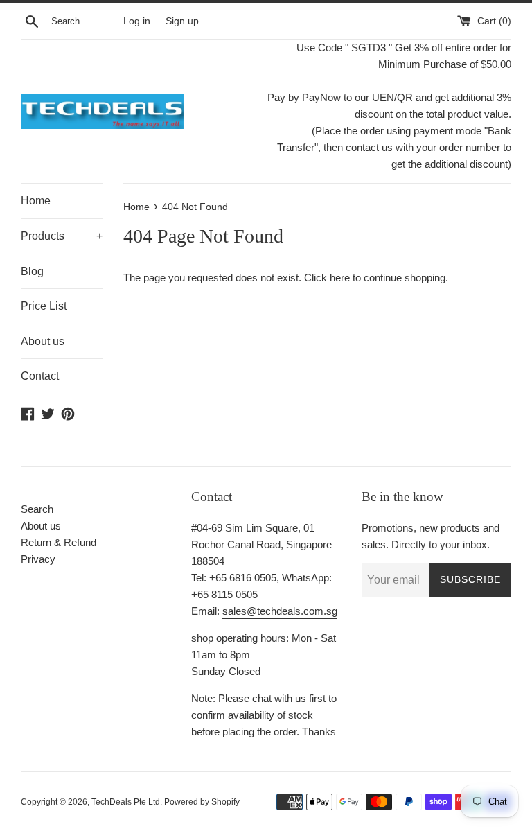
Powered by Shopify (202, 802)
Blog (32, 271)
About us (42, 341)
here (340, 277)
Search (37, 509)
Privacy (38, 559)
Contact (40, 376)
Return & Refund (58, 542)
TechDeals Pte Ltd (125, 802)
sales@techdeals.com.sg (279, 611)
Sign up (182, 21)
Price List (43, 306)
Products (62, 236)
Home (36, 201)
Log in (136, 21)
